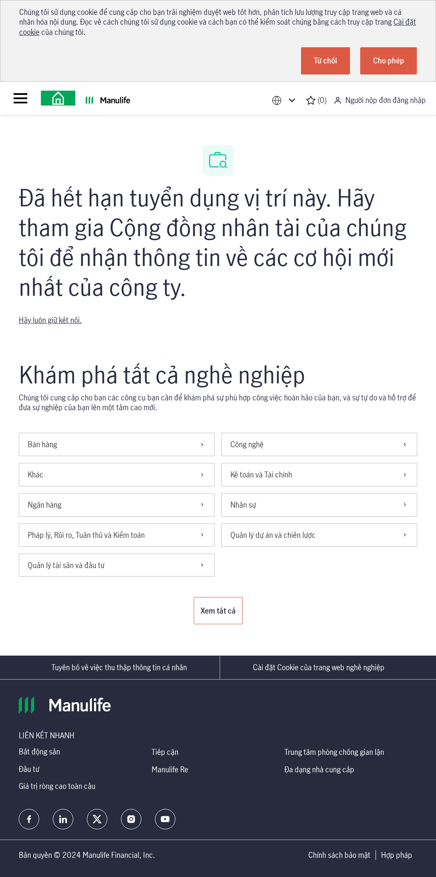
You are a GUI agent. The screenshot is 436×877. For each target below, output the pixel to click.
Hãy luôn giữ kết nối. (50, 320)
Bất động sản (39, 751)
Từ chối (325, 60)
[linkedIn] (63, 819)
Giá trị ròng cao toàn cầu (57, 786)
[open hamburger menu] (20, 98)
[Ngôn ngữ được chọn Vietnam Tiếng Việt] (285, 100)
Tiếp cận (165, 752)
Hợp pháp (396, 855)
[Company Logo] (58, 98)
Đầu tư (29, 769)
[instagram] (131, 819)
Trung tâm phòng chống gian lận (334, 752)
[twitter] (97, 819)
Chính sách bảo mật (339, 855)
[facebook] (29, 819)
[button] (218, 610)
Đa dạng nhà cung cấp (319, 769)
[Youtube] (165, 819)
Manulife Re (170, 769)
